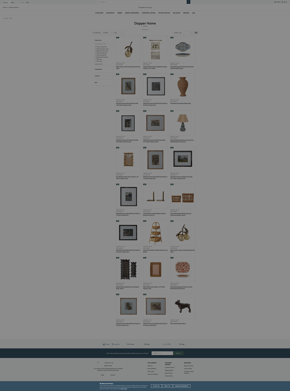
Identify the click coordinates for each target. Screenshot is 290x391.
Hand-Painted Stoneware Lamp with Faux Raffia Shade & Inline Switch (181, 140)
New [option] (180, 32)
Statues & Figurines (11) (103, 49)
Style (96, 82)
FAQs (102, 375)
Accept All (156, 386)
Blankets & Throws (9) (102, 51)
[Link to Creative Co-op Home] (108, 362)
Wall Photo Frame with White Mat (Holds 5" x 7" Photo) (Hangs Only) (155, 177)
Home (11, 18)
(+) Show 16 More (99, 64)
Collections (99, 13)
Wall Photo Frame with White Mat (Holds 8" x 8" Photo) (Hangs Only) (155, 104)
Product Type (98, 40)
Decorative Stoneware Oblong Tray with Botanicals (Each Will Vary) (181, 287)
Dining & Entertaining (132, 13)
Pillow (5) (99, 59)
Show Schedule (152, 368)
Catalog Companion (14, 7)
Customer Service (170, 367)
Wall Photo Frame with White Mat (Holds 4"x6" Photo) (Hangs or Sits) (127, 104)
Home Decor (110, 13)
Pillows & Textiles (164, 13)
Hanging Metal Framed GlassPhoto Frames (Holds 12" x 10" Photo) (155, 67)
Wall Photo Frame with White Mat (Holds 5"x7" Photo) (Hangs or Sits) (154, 140)
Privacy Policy (169, 376)
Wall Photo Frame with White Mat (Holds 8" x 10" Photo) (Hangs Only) (128, 250)
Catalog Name (98, 69)
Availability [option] (105, 32)
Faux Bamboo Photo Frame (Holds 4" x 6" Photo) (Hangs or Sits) (127, 177)
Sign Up (178, 353)
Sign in (285, 2)
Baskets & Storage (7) (102, 57)
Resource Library (188, 366)
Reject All (167, 386)
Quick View (129, 58)
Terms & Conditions (153, 374)
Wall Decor (176, 13)
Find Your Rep (188, 368)
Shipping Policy (169, 370)
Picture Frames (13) (101, 47)
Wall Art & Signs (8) (102, 53)
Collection (6, 18)
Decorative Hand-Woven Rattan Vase (180, 103)
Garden (119, 13)
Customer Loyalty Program (189, 372)
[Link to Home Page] (145, 7)
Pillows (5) (99, 61)
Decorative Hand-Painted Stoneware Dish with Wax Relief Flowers (182, 67)
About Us (5, 7)
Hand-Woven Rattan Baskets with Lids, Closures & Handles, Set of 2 (180, 214)
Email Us (112, 375)
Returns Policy (169, 373)
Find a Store (151, 371)
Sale (193, 13)
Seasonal (186, 13)
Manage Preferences (181, 386)
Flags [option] (115, 32)
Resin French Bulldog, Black (177, 323)
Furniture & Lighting (148, 13)
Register (279, 2)
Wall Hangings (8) (101, 55)
